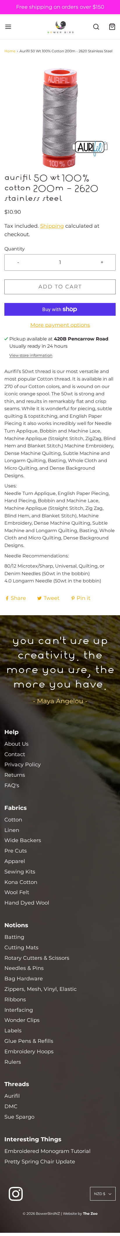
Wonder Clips (22, 1020)
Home (9, 51)
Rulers (12, 1062)
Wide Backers (22, 840)
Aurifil (12, 1096)
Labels (13, 1030)
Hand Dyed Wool (26, 903)
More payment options (60, 325)
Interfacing (18, 1010)
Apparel (14, 861)
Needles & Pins (24, 968)
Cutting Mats (21, 947)
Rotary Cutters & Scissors (36, 958)
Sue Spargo (19, 1117)
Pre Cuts (15, 851)
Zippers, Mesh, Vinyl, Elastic (40, 989)
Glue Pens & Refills (28, 1041)
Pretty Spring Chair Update (39, 1161)
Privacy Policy (22, 764)
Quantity (14, 249)
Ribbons (15, 999)
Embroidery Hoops (29, 1051)
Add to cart (60, 287)
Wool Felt (16, 892)
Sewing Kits (19, 872)
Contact (14, 754)
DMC (10, 1106)
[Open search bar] (96, 27)
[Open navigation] (8, 27)
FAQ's (11, 785)
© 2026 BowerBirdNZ (41, 1213)
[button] (60, 118)
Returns (14, 775)
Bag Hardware (23, 978)
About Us (16, 744)
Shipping (52, 226)
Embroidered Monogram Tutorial (47, 1151)
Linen (11, 830)
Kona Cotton (20, 882)
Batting (14, 937)
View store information (30, 355)
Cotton (13, 820)
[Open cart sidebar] (112, 27)
